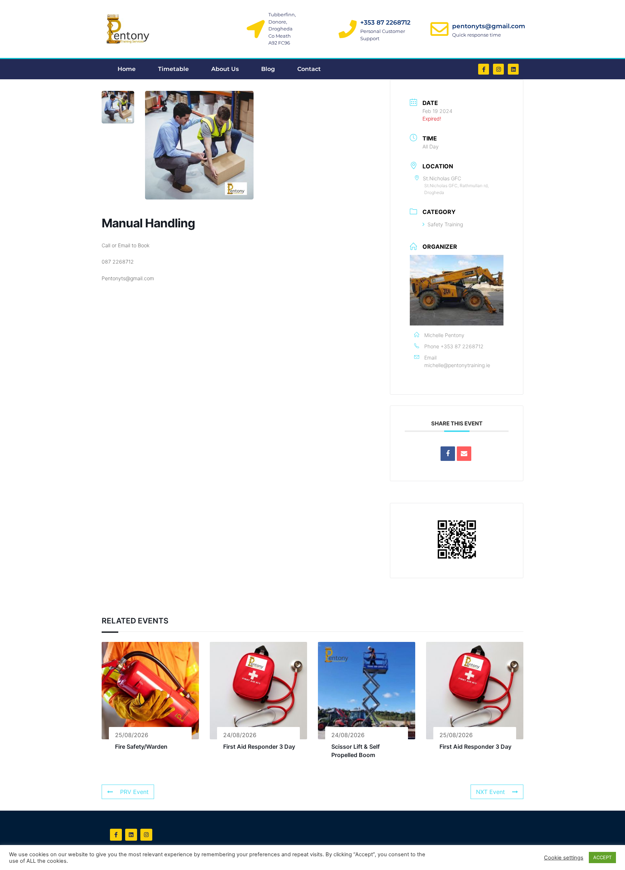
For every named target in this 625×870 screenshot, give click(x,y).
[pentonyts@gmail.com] (439, 29)
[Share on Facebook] (448, 453)
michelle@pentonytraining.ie (457, 365)
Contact (309, 69)
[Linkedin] (513, 69)
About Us (225, 69)
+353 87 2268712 (385, 22)
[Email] (464, 453)
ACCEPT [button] (602, 857)
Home (127, 69)
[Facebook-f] (483, 69)
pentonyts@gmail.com (488, 26)
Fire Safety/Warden (141, 746)
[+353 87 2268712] (348, 29)
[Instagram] (498, 69)
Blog (268, 69)
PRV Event (134, 791)
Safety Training (445, 224)
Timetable (173, 69)
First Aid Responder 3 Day (259, 746)
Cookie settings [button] (563, 857)
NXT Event (490, 791)
